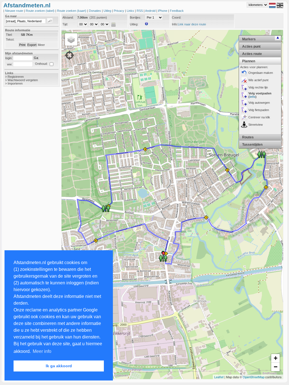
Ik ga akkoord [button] (59, 366)
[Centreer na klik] (244, 117)
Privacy (119, 10)
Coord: (176, 17)
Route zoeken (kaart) (72, 10)
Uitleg (108, 10)
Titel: (9, 34)
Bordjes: (135, 17)
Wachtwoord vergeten (23, 80)
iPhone (163, 10)
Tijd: (65, 24)
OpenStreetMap (253, 377)
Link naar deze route (192, 24)
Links (131, 10)
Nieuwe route (14, 10)
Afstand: (68, 17)
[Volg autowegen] (244, 102)
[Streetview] (244, 124)
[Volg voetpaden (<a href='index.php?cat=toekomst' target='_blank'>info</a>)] (244, 95)
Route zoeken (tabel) (40, 10)
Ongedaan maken (260, 72)
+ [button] (275, 358)
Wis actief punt (258, 80)
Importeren (15, 83)
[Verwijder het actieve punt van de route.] (244, 80)
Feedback (177, 10)
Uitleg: (134, 24)
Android (150, 10)
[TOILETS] (261, 154)
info (252, 96)
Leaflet (219, 377)
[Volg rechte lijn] (244, 87)
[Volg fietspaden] (244, 110)
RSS (140, 10)
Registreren (16, 76)
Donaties (95, 10)
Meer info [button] (42, 351)
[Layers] (71, 39)
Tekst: (10, 39)
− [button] (275, 366)
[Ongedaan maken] (244, 73)
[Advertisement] (26, 180)
